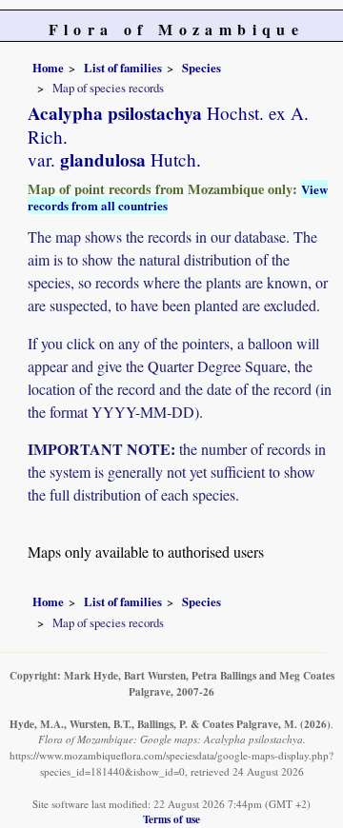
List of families (123, 67)
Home (48, 67)
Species (201, 67)
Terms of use (171, 819)
